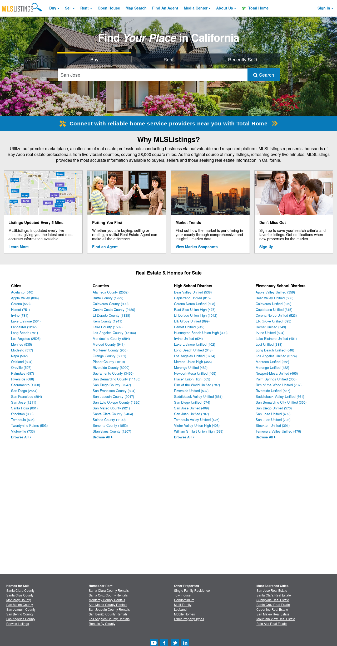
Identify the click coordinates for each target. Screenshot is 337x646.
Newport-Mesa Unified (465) (195, 373)
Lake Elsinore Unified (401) (276, 338)
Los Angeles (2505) (26, 338)
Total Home (258, 8)
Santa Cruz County (19, 595)
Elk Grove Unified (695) (273, 321)
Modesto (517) (22, 350)
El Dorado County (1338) (111, 315)
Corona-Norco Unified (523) (194, 303)
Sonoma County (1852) (110, 425)
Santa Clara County (20, 590)
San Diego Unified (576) (274, 407)
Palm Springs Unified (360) (276, 378)
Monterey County (18, 600)
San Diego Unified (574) (192, 402)
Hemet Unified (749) (189, 326)
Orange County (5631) (109, 355)
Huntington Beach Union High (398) (200, 332)
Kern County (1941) (107, 321)
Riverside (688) (22, 378)
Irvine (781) (19, 315)
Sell (68, 8)
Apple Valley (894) (25, 297)
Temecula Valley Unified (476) (196, 419)
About (224, 8)
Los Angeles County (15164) (114, 332)
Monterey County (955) (110, 350)
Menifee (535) (21, 344)
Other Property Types (189, 618)
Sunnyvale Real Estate (272, 600)
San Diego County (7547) (112, 384)
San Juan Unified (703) (273, 419)
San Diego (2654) (24, 390)
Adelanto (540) (22, 292)
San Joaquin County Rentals (109, 609)
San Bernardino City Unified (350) (281, 402)
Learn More (18, 246)
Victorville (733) (23, 431)
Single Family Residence (192, 590)
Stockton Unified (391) (273, 425)
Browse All (20, 436)
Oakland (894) (21, 361)
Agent (165, 8)
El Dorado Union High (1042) (195, 315)
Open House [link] (109, 8)
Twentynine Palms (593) (29, 425)
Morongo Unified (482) (190, 367)
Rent (84, 8)
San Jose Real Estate (271, 590)
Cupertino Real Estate (272, 609)
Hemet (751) (20, 309)
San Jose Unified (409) (191, 407)
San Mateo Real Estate (272, 614)
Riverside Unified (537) (191, 390)
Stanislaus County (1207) (112, 431)
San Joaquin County (21, 609)
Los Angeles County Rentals (109, 618)
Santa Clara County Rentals (109, 590)
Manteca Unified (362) (272, 361)
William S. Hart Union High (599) (198, 431)
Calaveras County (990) (110, 303)
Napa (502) (19, 355)
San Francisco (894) (26, 396)
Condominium (184, 600)
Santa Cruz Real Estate (273, 604)
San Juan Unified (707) (191, 413)
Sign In (324, 8)
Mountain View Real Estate (275, 618)
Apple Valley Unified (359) (275, 292)
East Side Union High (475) (194, 309)
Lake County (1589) (107, 326)
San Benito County (19, 614)
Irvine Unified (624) (188, 338)
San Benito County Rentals (108, 614)
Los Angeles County (20, 618)
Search (266, 74)
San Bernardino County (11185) (116, 378)
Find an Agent (105, 246)
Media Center (195, 8)
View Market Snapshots (197, 246)
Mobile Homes (184, 614)
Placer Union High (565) (192, 378)
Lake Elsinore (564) (26, 321)
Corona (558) (21, 303)
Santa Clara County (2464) (113, 413)
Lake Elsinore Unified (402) (194, 344)
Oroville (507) (21, 367)
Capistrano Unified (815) (192, 297)
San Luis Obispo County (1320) (116, 402)
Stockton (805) (22, 413)
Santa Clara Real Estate (273, 595)
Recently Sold (242, 59)
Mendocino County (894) (111, 338)
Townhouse (182, 595)
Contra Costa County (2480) (114, 309)
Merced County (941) (109, 344)
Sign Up (266, 246)
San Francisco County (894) (114, 390)
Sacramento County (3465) (113, 373)
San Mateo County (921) (111, 407)
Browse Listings (17, 623)
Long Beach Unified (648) (193, 350)
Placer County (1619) (109, 361)
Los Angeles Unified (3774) (194, 355)
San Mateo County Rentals (108, 604)
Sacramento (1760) (25, 384)
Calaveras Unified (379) (273, 303)
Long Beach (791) (24, 332)
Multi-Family (182, 604)
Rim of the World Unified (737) (197, 384)
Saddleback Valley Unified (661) (198, 396)
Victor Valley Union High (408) (197, 425)
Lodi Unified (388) (269, 344)
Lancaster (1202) (24, 326)
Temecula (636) (22, 419)
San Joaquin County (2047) (113, 396)
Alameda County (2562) (110, 292)
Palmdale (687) (22, 373)
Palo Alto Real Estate (271, 623)
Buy (52, 8)
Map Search (136, 8)
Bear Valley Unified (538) (193, 292)
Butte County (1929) (108, 297)
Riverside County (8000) (111, 367)
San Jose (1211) (23, 402)
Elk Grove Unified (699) (192, 321)
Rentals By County (102, 623)
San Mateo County (19, 604)
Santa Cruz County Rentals (108, 595)
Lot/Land (180, 609)
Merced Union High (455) (193, 361)
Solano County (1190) (109, 419)
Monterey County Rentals (107, 600)
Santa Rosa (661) (24, 407)
